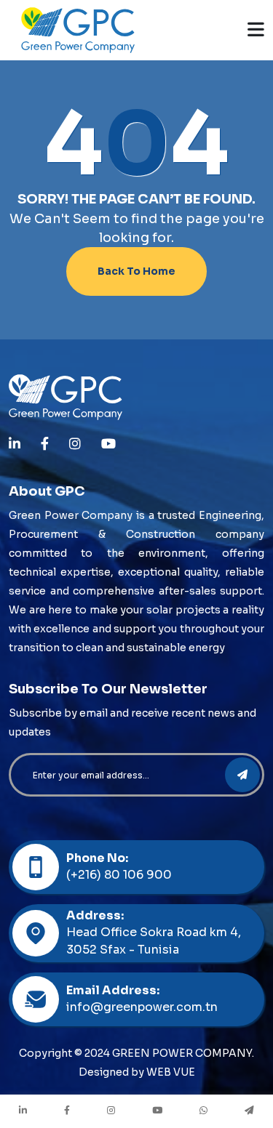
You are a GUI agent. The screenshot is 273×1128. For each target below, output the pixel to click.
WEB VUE (170, 1072)
